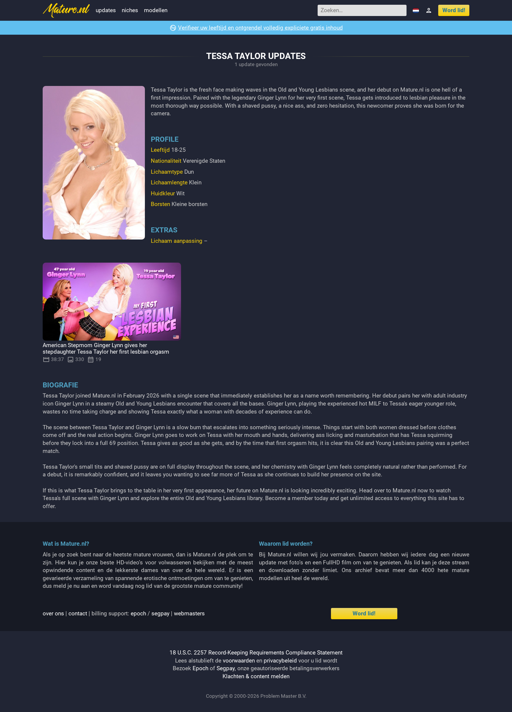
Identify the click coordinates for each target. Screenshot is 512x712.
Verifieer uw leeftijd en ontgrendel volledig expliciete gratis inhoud (260, 27)
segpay (160, 613)
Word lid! (453, 10)
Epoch (200, 668)
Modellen (155, 10)
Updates (106, 10)
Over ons (53, 613)
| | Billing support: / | (124, 613)
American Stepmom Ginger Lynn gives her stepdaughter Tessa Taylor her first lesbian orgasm (106, 348)
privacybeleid (280, 660)
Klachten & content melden (256, 676)
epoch (138, 613)
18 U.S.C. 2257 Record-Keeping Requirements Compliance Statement (256, 652)
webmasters (189, 613)
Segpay (226, 668)
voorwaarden (239, 660)
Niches (130, 10)
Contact (77, 613)
